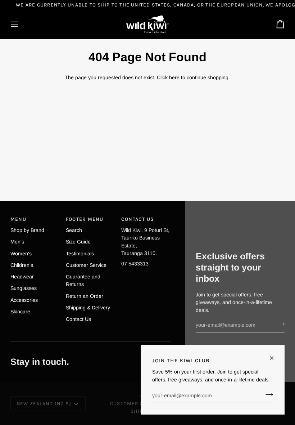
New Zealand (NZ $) (44, 403)
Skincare (20, 311)
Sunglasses (23, 288)
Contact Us (78, 319)
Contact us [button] (137, 219)
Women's (21, 253)
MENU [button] (18, 219)
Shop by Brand (27, 230)
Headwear (22, 276)
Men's (17, 242)
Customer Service (86, 265)
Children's (21, 265)
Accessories (24, 300)
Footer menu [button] (85, 219)
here (174, 77)
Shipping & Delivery (88, 307)
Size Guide (78, 242)
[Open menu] (21, 24)
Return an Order (84, 296)
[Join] (267, 395)
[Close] (275, 358)
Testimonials (80, 253)
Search (74, 230)
